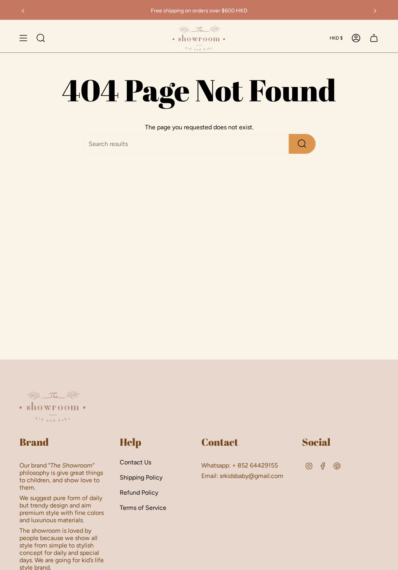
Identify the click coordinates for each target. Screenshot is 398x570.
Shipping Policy (141, 477)
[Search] (302, 144)
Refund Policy (139, 492)
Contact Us (135, 462)
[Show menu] (23, 38)
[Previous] (22, 10)
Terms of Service (143, 507)
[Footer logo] (52, 406)
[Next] (375, 10)
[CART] (374, 38)
